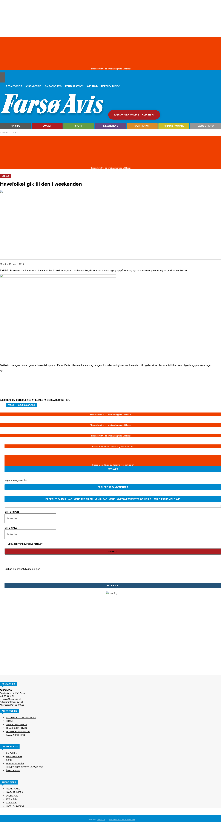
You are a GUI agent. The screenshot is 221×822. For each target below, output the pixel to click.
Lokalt (14, 132)
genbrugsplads (26, 405)
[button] (2, 74)
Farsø (11, 405)
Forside (4, 132)
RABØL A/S (101, 820)
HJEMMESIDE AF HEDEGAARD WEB (122, 820)
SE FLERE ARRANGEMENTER (113, 487)
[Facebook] (2, 80)
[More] (111, 382)
